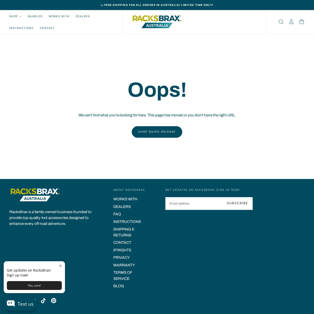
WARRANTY (124, 265)
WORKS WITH (59, 16)
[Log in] (291, 22)
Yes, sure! (34, 285)
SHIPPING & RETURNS (123, 232)
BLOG (118, 286)
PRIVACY (121, 257)
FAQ (117, 214)
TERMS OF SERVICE (122, 275)
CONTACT (47, 28)
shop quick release (157, 131)
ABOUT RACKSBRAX (129, 189)
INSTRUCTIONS (21, 28)
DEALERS (83, 16)
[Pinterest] (54, 301)
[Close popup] (60, 266)
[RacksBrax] (35, 195)
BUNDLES (35, 16)
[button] (281, 22)
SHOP (13, 16)
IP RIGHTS (122, 250)
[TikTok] (43, 301)
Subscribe (238, 203)
